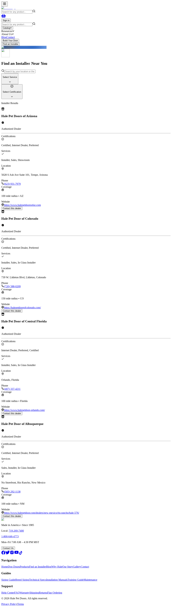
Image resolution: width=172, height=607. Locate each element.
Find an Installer (10, 44)
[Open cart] (3, 17)
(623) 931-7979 (12, 183)
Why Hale (56, 566)
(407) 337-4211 (12, 388)
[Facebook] (3, 553)
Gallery (77, 566)
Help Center (7, 592)
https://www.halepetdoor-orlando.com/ (24, 410)
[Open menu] (4, 4)
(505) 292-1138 (12, 491)
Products (24, 566)
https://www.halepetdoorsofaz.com (22, 205)
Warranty (24, 592)
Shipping (34, 592)
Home (4, 566)
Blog (4, 37)
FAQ (17, 592)
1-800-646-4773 (10, 536)
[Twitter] (7, 553)
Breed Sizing (22, 579)
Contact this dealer (12, 208)
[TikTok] (21, 553)
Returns (43, 592)
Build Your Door (10, 40)
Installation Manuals (57, 579)
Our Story (67, 566)
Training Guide (76, 579)
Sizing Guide (8, 579)
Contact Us (8, 548)
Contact (11, 37)
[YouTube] (16, 553)
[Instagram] (12, 553)
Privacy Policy (9, 604)
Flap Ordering (54, 592)
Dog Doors (14, 566)
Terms (20, 604)
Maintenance (90, 579)
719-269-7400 (16, 530)
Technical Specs (37, 579)
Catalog (6, 28)
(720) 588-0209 (12, 286)
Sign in (6, 20)
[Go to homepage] (8, 8)
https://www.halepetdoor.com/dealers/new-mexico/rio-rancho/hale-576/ (41, 512)
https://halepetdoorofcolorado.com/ (22, 307)
